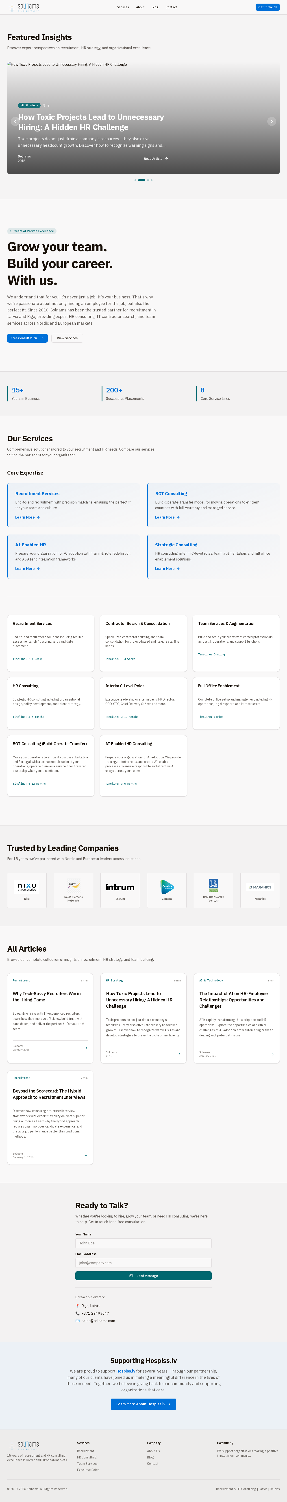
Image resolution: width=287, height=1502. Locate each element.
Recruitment (85, 1451)
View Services (67, 338)
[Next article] (271, 121)
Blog (155, 7)
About (140, 7)
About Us (153, 1451)
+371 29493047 (95, 1313)
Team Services (87, 1464)
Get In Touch (267, 7)
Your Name (83, 1234)
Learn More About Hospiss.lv (140, 1404)
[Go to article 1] (135, 180)
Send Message (147, 1276)
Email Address (85, 1254)
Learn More (25, 517)
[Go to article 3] (148, 180)
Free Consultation (24, 338)
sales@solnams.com (98, 1320)
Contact (171, 7)
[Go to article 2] (141, 180)
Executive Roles (88, 1470)
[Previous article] (15, 121)
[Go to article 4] (151, 180)
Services (123, 7)
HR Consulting (87, 1457)
